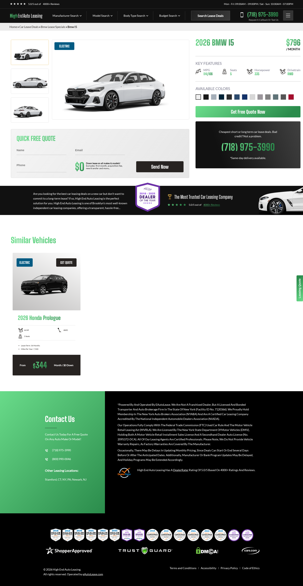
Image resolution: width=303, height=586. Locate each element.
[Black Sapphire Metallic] (206, 97)
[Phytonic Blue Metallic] (237, 97)
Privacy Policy (229, 568)
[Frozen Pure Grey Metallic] (267, 97)
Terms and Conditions (183, 568)
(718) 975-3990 (262, 14)
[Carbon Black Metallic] (221, 97)
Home (13, 27)
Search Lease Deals (211, 15)
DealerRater (180, 470)
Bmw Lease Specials (53, 27)
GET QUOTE (66, 262)
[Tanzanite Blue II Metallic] (244, 97)
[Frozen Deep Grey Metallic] (283, 97)
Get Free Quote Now (248, 112)
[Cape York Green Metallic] (275, 97)
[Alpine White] (198, 97)
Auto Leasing (26, 16)
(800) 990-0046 (61, 459)
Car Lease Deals (29, 27)
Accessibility (208, 568)
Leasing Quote (299, 288)
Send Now (160, 167)
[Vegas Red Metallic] (291, 97)
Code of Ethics (251, 568)
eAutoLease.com (93, 574)
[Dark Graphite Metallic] (229, 97)
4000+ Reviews (51, 3)
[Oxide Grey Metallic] (260, 97)
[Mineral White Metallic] (252, 97)
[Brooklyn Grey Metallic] (213, 97)
